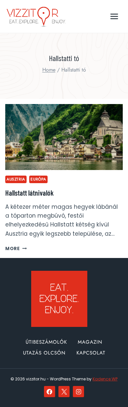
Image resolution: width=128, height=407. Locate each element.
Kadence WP (105, 379)
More (16, 249)
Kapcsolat (90, 352)
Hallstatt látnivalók (29, 192)
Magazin (90, 342)
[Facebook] (49, 391)
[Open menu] (114, 16)
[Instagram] (78, 391)
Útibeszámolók (46, 342)
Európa (38, 179)
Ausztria (16, 179)
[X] (64, 391)
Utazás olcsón (44, 352)
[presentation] (64, 137)
